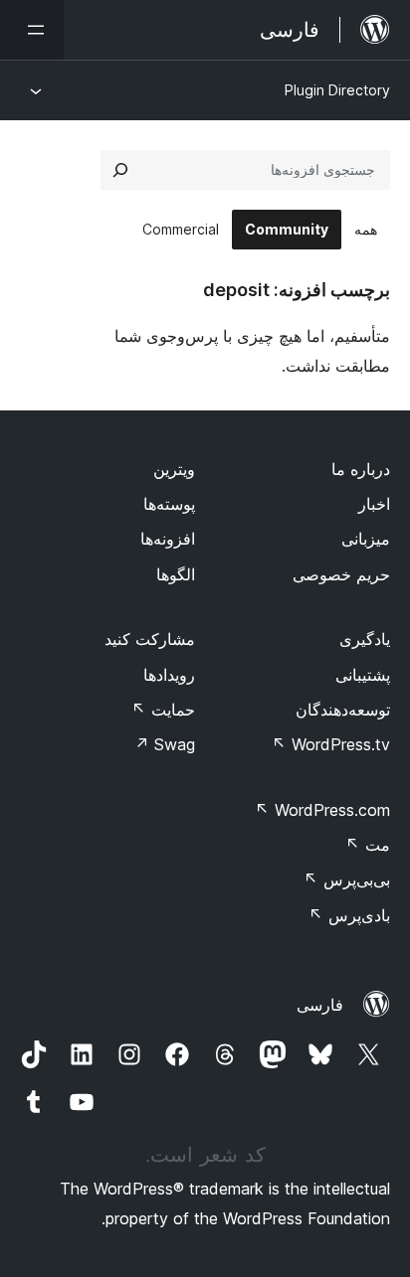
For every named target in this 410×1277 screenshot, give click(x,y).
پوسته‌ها (169, 504)
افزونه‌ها (167, 539)
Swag (164, 744)
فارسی (320, 1005)
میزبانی (365, 539)
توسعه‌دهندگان (343, 709)
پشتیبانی (362, 675)
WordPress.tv (331, 744)
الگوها (175, 574)
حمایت (163, 709)
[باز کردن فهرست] (32, 30)
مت (367, 845)
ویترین (174, 469)
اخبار (374, 504)
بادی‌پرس (349, 915)
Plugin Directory (337, 89)
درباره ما (360, 469)
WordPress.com (322, 810)
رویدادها (169, 675)
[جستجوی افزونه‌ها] (120, 170)
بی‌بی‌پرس (347, 879)
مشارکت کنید (149, 639)
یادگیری (364, 639)
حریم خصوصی (341, 574)
